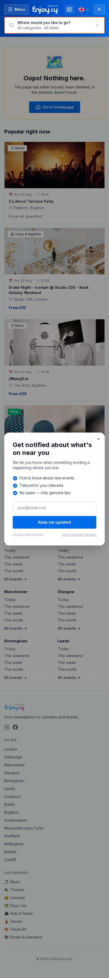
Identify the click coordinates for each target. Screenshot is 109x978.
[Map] (69, 9)
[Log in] (99, 9)
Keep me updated (54, 522)
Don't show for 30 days (79, 535)
